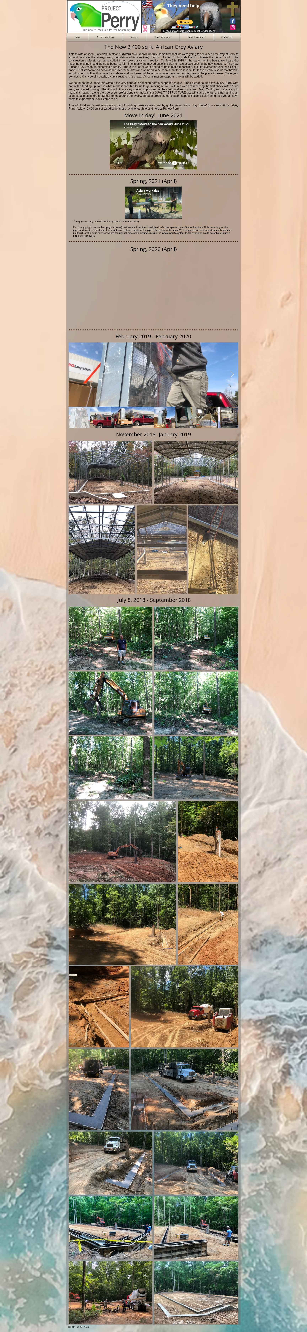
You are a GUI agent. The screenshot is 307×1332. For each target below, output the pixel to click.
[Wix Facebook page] (232, 21)
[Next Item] (232, 374)
